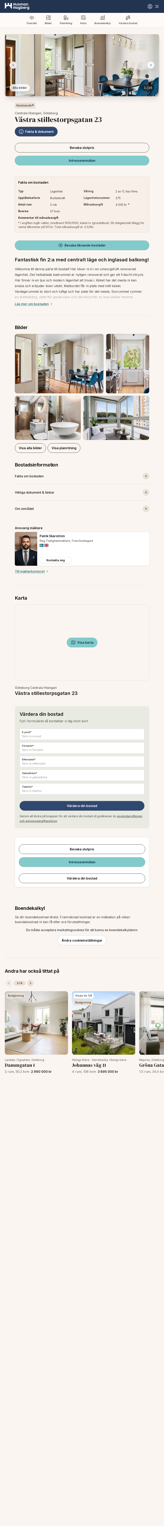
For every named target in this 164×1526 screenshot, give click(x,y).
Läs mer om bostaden (32, 304)
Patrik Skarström (52, 536)
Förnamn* (28, 745)
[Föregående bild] (13, 65)
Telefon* (27, 786)
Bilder (48, 23)
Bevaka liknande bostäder (85, 245)
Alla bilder (20, 87)
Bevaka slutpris (82, 148)
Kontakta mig (55, 560)
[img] (42, 545)
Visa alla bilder (30, 448)
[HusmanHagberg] (17, 6)
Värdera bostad (128, 23)
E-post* (26, 732)
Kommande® (25, 105)
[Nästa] (30, 983)
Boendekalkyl (102, 23)
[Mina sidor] (150, 6)
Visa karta (85, 642)
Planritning (66, 23)
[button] (82, 387)
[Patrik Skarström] (26, 549)
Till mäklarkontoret (30, 571)
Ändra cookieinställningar (82, 940)
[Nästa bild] (150, 65)
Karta (83, 23)
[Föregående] (9, 983)
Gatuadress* (29, 773)
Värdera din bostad (82, 806)
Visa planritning (64, 448)
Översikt (32, 23)
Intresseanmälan (82, 161)
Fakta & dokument (39, 132)
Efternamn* (29, 759)
